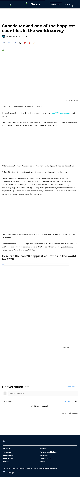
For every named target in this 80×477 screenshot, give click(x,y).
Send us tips (8, 458)
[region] (40, 400)
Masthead (44, 455)
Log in (69, 386)
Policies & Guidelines (48, 452)
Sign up (74, 386)
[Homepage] (7, 440)
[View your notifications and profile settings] (76, 401)
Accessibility (8, 455)
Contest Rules (45, 458)
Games (6, 462)
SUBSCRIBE (55, 4)
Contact (43, 449)
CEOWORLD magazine (61, 113)
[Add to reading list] (9, 43)
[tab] (8, 401)
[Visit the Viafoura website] (73, 413)
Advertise (7, 452)
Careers (43, 462)
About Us (7, 449)
